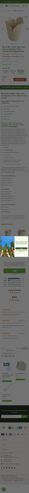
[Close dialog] (27, 237)
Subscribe (21, 248)
